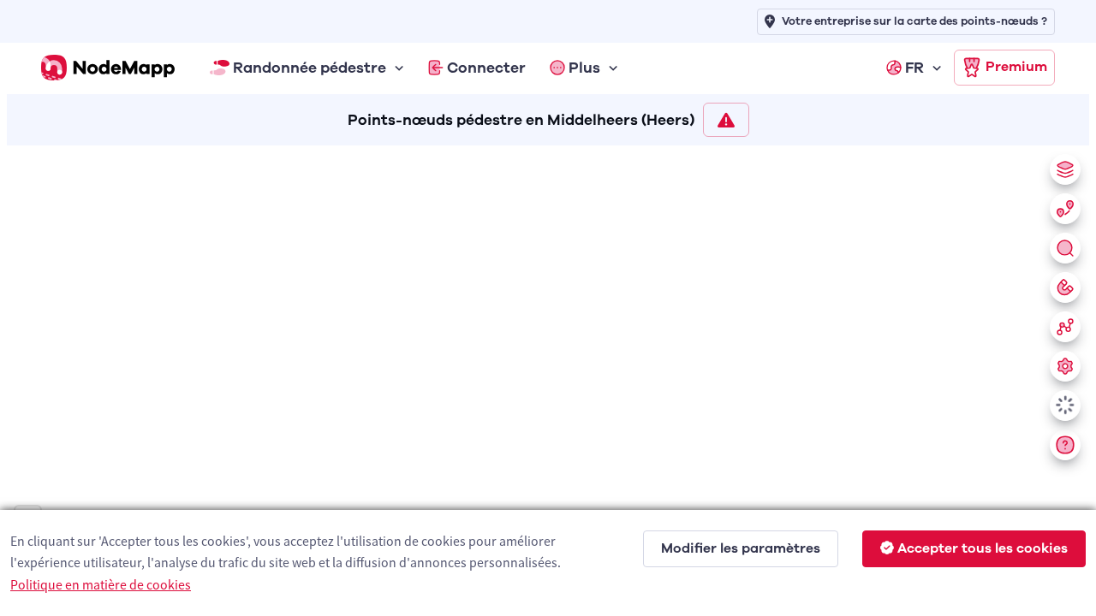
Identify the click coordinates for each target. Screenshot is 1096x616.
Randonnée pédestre (309, 67)
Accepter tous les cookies (982, 548)
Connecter (486, 67)
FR (914, 67)
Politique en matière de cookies (100, 584)
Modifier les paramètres (740, 548)
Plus (584, 67)
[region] (548, 377)
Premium (1016, 66)
